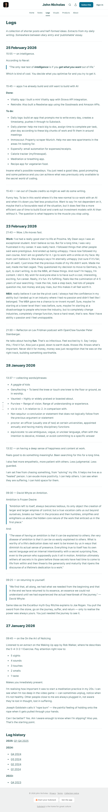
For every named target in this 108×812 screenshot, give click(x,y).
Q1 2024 (16, 769)
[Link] (2, 48)
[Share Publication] (75, 4)
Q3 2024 (16, 759)
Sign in (99, 4)
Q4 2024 (16, 754)
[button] (32, 13)
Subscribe (86, 4)
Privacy (53, 793)
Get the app (67, 800)
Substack (41, 806)
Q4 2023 (16, 782)
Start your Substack (47, 800)
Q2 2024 (16, 764)
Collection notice (71, 793)
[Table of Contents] (3, 406)
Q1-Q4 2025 (21, 740)
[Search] (69, 4)
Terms (60, 793)
